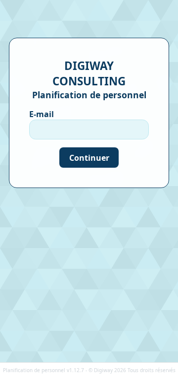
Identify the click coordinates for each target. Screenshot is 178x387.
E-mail (41, 114)
